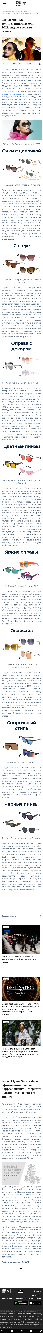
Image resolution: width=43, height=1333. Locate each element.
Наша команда (8, 1298)
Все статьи (34, 916)
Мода (16, 11)
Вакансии (29, 1298)
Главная (4, 11)
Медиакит (20, 1298)
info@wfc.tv (20, 1318)
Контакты (35, 1295)
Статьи (10, 11)
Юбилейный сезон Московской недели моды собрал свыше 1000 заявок (19, 959)
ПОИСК (38, 1291)
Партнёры (37, 1298)
